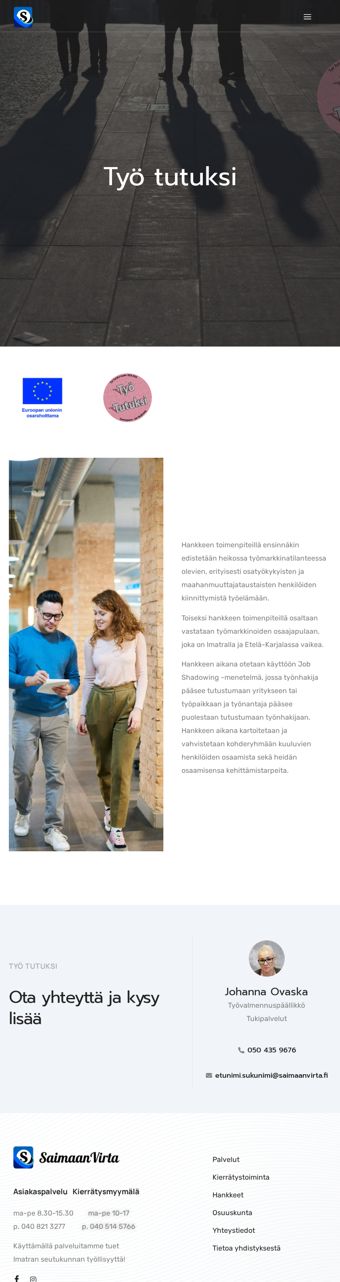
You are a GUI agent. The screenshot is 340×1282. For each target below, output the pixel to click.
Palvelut (226, 1159)
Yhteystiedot (233, 1230)
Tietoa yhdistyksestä (246, 1248)
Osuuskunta (232, 1212)
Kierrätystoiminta (241, 1177)
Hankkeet (227, 1195)
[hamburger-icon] (307, 17)
